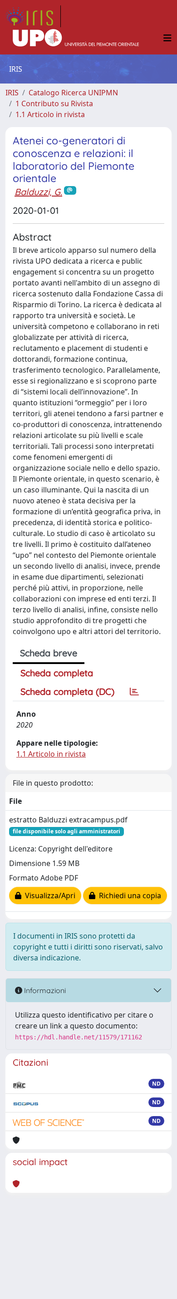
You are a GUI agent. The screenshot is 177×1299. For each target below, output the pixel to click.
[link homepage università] (75, 38)
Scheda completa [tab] (56, 673)
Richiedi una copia (128, 895)
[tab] (134, 691)
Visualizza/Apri (48, 895)
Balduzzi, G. (38, 191)
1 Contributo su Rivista (54, 103)
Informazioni (44, 990)
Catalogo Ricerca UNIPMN (73, 93)
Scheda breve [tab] (48, 653)
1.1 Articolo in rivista (50, 114)
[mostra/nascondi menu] (167, 38)
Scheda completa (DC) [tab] (67, 691)
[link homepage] (33, 16)
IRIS (12, 93)
